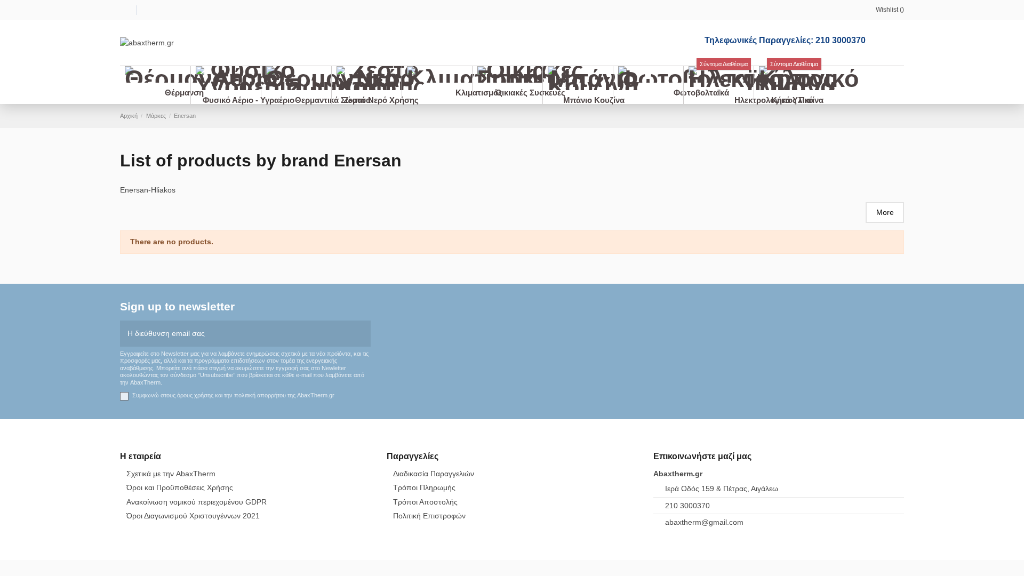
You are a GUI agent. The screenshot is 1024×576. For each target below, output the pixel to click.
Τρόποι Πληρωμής (424, 487)
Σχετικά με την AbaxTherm (170, 473)
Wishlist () (890, 9)
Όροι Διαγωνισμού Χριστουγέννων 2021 (193, 515)
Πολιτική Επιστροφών (429, 515)
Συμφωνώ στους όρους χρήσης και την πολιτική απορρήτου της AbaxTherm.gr (233, 395)
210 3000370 (687, 505)
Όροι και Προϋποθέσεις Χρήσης (179, 487)
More (885, 212)
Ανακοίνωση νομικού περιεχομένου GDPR (196, 502)
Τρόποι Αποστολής (425, 502)
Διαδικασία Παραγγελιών (433, 473)
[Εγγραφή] (363, 334)
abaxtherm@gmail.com (704, 522)
